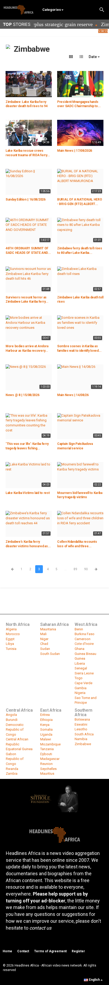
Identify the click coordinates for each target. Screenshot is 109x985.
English (94, 980)
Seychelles (48, 769)
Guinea (80, 658)
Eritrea (45, 715)
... (65, 569)
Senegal (81, 668)
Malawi (45, 739)
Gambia (81, 688)
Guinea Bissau (85, 654)
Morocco (13, 634)
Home (7, 951)
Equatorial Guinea (19, 749)
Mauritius (47, 773)
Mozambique (50, 744)
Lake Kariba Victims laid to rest (27, 493)
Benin (79, 629)
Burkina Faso (84, 634)
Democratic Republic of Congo (15, 729)
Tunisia (11, 649)
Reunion (46, 764)
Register (78, 951)
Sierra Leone (84, 673)
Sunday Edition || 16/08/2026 (26, 199)
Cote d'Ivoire (84, 644)
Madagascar (50, 759)
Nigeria (80, 693)
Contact (23, 951)
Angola (11, 715)
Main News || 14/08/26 (73, 395)
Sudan (45, 649)
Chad (44, 644)
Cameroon (82, 639)
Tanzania (47, 749)
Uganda (46, 734)
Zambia (11, 773)
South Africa (84, 734)
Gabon (11, 754)
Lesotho (81, 729)
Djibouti (46, 754)
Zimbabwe (83, 744)
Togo (79, 678)
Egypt (10, 639)
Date (93, 57)
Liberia (80, 663)
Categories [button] (51, 10)
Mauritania (48, 629)
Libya (10, 644)
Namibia (81, 739)
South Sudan (50, 654)
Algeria (11, 629)
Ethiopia (46, 720)
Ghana (79, 649)
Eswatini (81, 724)
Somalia (46, 729)
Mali (43, 634)
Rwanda (12, 769)
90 (86, 569)
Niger (44, 639)
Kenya (44, 725)
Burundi (11, 720)
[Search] (102, 9)
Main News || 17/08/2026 (74, 151)
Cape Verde (83, 683)
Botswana (82, 719)
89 (75, 569)
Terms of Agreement (50, 951)
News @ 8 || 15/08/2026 (22, 395)
